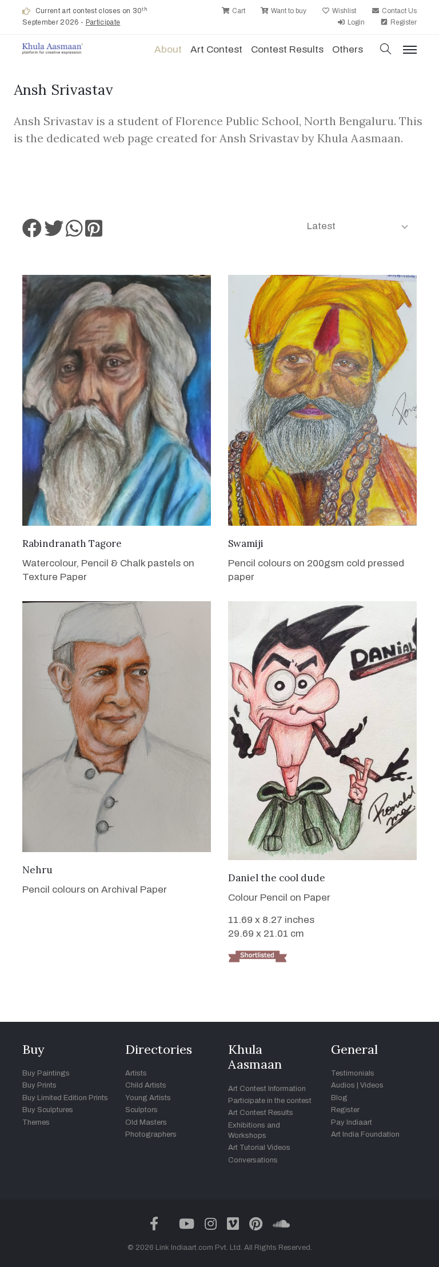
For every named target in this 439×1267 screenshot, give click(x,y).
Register (403, 22)
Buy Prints (39, 1085)
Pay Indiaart (351, 1122)
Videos (372, 1085)
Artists (136, 1073)
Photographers (151, 1134)
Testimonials (352, 1073)
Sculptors (141, 1110)
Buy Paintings (46, 1073)
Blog (339, 1098)
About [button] (168, 49)
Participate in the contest (270, 1101)
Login (355, 22)
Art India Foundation (365, 1134)
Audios (343, 1085)
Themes (36, 1122)
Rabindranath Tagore (72, 543)
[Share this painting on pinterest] (93, 232)
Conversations (253, 1160)
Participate (103, 22)
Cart (237, 11)
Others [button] (347, 49)
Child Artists (145, 1085)
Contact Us (398, 11)
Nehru (37, 870)
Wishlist (343, 11)
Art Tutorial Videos (259, 1148)
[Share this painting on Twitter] (53, 232)
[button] (386, 50)
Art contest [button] (216, 49)
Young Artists (148, 1098)
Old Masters (146, 1122)
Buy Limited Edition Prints (65, 1098)
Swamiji (246, 543)
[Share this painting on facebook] (32, 232)
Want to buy (287, 11)
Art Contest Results (260, 1113)
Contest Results (287, 49)
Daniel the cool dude (276, 878)
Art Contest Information (267, 1089)
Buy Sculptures (47, 1110)
